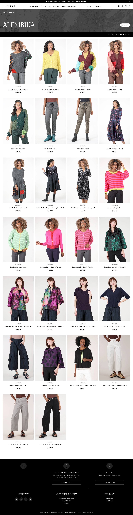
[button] (56, 6)
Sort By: (111, 34)
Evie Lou (46, 512)
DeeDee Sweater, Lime (18, 267)
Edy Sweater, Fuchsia (115, 208)
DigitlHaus (68, 512)
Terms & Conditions (87, 512)
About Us (109, 498)
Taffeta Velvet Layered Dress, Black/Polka (50, 208)
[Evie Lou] (9, 6)
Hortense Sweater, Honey (50, 89)
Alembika (12, 12)
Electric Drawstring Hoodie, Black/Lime (82, 385)
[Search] (119, 6)
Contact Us (66, 482)
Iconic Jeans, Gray (50, 149)
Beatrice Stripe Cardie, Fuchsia (82, 267)
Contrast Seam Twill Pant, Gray (18, 445)
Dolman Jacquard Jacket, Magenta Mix (50, 326)
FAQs (66, 503)
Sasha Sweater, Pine (18, 149)
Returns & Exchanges (66, 498)
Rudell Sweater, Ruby (115, 89)
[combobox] (121, 34)
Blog (109, 503)
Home (4, 12)
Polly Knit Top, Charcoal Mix (18, 89)
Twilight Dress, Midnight (115, 149)
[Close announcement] (129, 1)
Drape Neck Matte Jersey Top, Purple (82, 326)
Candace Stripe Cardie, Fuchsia (50, 267)
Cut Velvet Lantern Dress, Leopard (83, 208)
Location (109, 501)
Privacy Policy (76, 512)
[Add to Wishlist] (30, 42)
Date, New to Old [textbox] (121, 34)
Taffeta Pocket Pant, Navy (18, 385)
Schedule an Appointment (66, 473)
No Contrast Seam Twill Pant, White (115, 385)
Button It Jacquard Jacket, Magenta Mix (18, 326)
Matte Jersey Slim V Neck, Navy (115, 326)
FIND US (109, 473)
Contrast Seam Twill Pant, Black (50, 445)
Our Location (109, 482)
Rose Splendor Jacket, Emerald (114, 267)
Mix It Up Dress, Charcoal (18, 208)
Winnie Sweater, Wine (82, 89)
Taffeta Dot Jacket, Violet (50, 385)
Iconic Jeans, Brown (82, 149)
